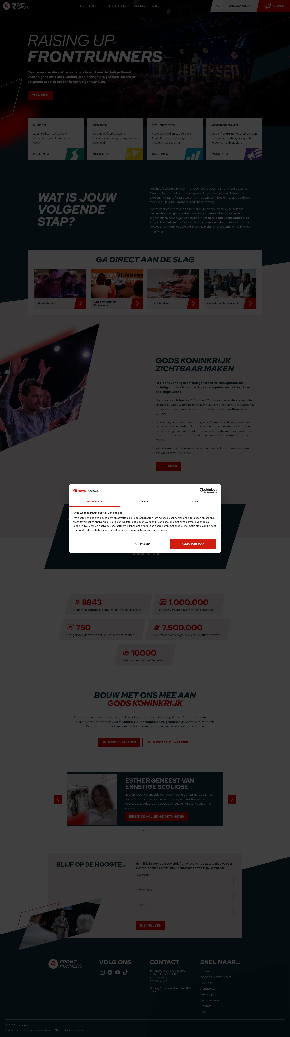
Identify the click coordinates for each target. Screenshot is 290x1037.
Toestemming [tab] (95, 501)
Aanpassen (143, 543)
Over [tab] (195, 501)
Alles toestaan (193, 543)
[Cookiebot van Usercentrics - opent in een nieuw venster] (202, 490)
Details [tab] (145, 501)
